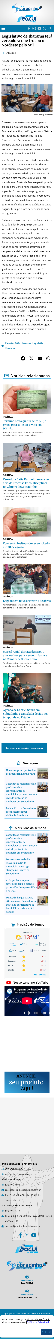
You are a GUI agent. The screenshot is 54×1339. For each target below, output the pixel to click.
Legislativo (38, 343)
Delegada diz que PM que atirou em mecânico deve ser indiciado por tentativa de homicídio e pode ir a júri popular (22, 904)
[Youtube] (39, 28)
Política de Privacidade (38, 1322)
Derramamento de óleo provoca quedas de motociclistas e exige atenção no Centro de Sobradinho (18, 866)
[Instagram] (34, 28)
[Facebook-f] (29, 28)
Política (8, 416)
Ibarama (26, 343)
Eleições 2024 (12, 343)
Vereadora (11, 348)
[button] (3, 28)
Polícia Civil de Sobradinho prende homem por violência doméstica (21, 812)
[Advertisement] (27, 1044)
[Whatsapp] (44, 28)
